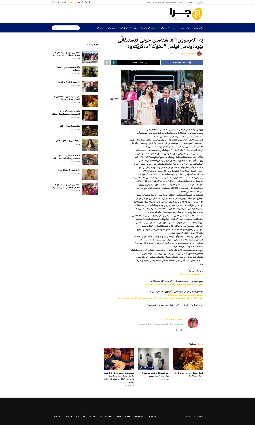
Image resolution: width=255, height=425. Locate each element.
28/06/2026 (163, 379)
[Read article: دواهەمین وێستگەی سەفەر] (90, 145)
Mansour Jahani (190, 54)
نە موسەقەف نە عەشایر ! (69, 82)
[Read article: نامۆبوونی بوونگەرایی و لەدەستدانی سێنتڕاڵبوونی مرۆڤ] (90, 115)
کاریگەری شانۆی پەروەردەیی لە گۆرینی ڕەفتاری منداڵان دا (67, 97)
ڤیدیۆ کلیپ (123, 27)
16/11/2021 (172, 54)
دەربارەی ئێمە (163, 2)
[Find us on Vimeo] (75, 2)
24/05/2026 (129, 385)
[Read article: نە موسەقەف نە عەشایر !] (90, 86)
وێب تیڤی (111, 27)
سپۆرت (135, 27)
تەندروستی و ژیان (149, 27)
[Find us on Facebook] (89, 2)
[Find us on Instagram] (82, 2)
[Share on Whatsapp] (114, 62)
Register (55, 2)
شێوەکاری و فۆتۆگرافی (146, 367)
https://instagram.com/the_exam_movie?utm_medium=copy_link (174, 284)
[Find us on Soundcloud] (71, 2)
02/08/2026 (198, 379)
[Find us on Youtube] (79, 2)
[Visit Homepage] (186, 14)
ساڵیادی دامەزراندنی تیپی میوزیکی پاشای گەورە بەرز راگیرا (66, 156)
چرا (197, 416)
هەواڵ (163, 27)
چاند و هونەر (184, 27)
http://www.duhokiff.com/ (191, 274)
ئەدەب (172, 27)
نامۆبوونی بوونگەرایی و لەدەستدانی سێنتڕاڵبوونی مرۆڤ (66, 112)
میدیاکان (100, 27)
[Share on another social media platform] (107, 62)
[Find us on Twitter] (86, 2)
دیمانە (107, 367)
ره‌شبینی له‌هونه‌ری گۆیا (70, 126)
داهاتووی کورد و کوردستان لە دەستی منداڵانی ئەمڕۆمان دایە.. (66, 53)
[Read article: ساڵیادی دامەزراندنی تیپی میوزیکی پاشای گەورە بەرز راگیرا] (90, 159)
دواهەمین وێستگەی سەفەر (68, 141)
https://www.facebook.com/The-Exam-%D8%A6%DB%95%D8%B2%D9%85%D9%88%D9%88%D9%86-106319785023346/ (160, 297)
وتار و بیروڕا (198, 27)
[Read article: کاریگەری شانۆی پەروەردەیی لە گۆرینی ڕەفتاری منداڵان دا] (188, 359)
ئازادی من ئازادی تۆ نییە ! (69, 170)
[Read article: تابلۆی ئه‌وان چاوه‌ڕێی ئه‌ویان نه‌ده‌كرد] (90, 71)
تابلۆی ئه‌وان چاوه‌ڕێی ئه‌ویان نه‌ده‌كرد (68, 68)
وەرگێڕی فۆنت (152, 2)
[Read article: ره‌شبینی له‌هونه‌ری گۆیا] (90, 130)
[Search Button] (54, 27)
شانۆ (176, 367)
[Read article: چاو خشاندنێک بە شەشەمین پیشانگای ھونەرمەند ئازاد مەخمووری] (153, 359)
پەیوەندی (172, 2)
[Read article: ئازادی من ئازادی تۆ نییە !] (90, 174)
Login (63, 2)
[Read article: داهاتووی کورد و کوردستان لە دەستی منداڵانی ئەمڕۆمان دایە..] (90, 57)
